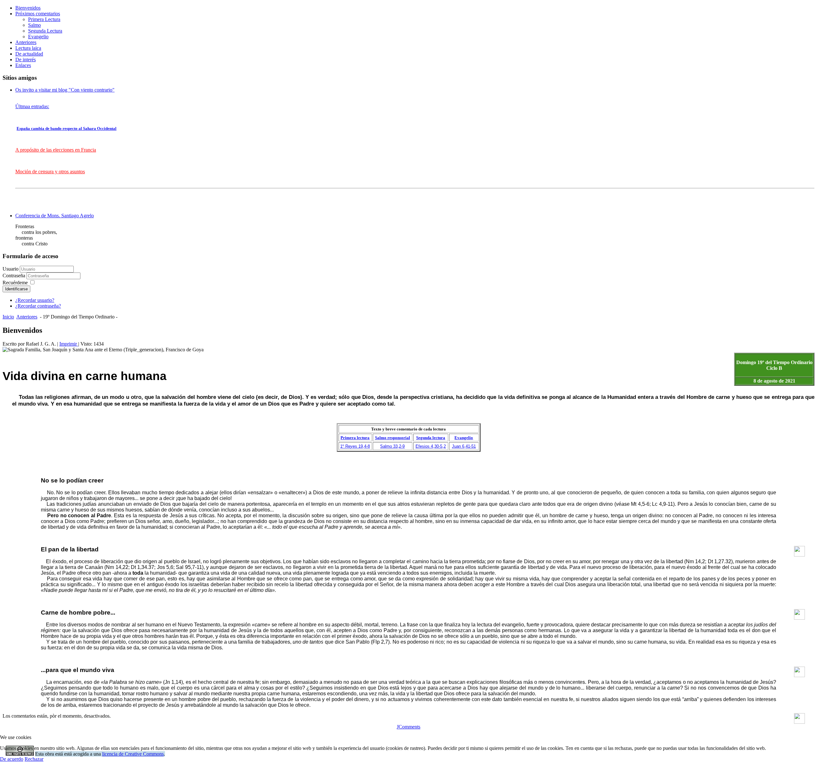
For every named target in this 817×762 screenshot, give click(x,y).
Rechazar (34, 759)
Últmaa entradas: (32, 106)
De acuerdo (11, 759)
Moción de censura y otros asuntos (50, 171)
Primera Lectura (44, 19)
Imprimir (68, 344)
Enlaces (23, 65)
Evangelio (38, 36)
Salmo (34, 25)
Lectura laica (28, 48)
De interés (25, 59)
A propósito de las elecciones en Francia (55, 150)
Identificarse (16, 289)
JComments (408, 726)
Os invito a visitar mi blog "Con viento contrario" (65, 90)
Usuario (11, 269)
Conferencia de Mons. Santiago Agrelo (54, 215)
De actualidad (29, 53)
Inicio (8, 316)
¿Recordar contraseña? (38, 306)
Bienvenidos (28, 8)
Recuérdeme (15, 282)
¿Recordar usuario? (34, 300)
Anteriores (25, 42)
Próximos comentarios (37, 13)
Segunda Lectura (45, 31)
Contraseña (14, 275)
